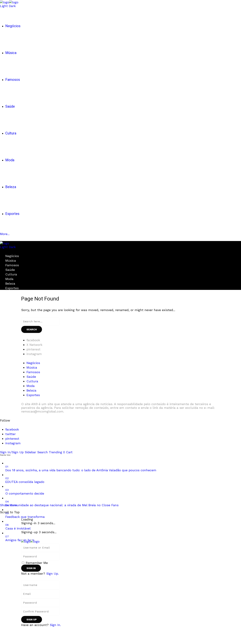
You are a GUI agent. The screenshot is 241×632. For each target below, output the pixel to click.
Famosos (12, 265)
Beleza (10, 283)
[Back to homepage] (30, 541)
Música (10, 260)
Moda (9, 279)
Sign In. (55, 625)
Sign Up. (52, 573)
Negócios (12, 256)
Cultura (11, 274)
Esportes (12, 288)
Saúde (10, 270)
